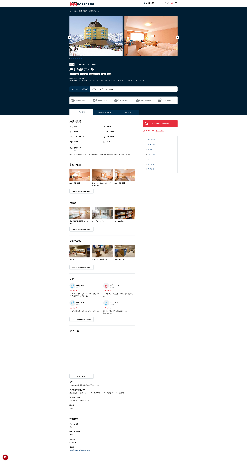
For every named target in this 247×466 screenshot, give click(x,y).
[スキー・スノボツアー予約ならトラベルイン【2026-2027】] (70, 11)
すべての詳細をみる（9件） (81, 267)
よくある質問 (150, 3)
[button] (177, 37)
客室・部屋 (152, 144)
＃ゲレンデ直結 (74, 74)
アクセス (151, 164)
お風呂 (150, 149)
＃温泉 (103, 74)
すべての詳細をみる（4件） (81, 191)
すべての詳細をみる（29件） (81, 319)
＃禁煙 (109, 74)
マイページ (165, 3)
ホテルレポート (127, 112)
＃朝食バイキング (94, 74)
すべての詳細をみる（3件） (81, 229)
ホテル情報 (81, 112)
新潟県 (72, 64)
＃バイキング (84, 74)
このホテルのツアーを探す (160, 123)
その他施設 (152, 154)
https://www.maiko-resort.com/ (79, 450)
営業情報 (151, 169)
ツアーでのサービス (104, 112)
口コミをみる (92, 64)
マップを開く (81, 376)
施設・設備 (151, 139)
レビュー (151, 159)
